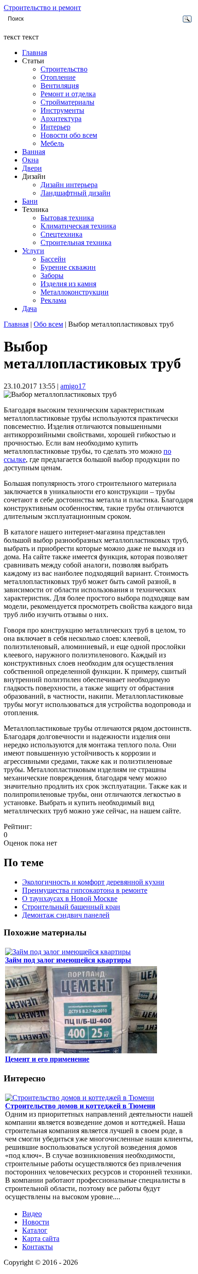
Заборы (52, 275)
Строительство (64, 69)
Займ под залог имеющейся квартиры (68, 960)
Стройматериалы (67, 102)
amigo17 (73, 386)
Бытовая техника (67, 218)
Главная (34, 52)
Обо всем (48, 324)
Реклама (53, 300)
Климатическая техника (78, 226)
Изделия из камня (68, 284)
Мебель (52, 143)
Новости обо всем (69, 135)
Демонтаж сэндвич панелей (66, 915)
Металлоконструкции (75, 292)
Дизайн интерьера (69, 185)
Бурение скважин (68, 267)
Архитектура (61, 118)
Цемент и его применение (47, 1059)
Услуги (33, 251)
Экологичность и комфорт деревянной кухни (93, 882)
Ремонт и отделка (68, 94)
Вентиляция (60, 85)
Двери (32, 168)
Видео (32, 1214)
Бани (30, 201)
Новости (35, 1222)
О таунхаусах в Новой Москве (69, 898)
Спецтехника (61, 234)
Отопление (58, 77)
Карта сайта (40, 1238)
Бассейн (53, 259)
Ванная (33, 152)
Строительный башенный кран (71, 907)
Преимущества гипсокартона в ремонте (84, 890)
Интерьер (55, 127)
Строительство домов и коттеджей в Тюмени (80, 1106)
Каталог (34, 1230)
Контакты (37, 1247)
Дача (29, 308)
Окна (30, 160)
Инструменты (62, 110)
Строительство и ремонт (42, 7)
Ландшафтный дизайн (76, 193)
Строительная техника (76, 242)
